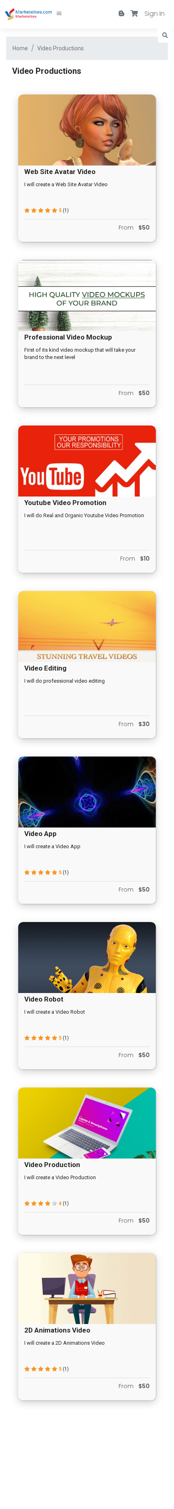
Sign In (154, 13)
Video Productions (60, 48)
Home (20, 48)
